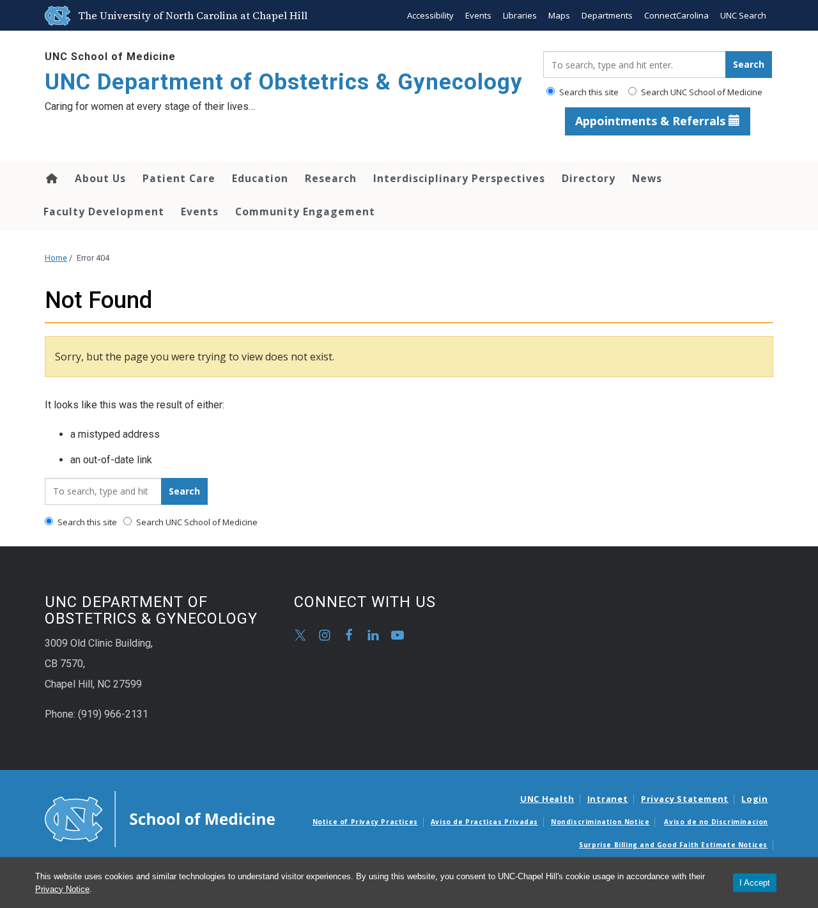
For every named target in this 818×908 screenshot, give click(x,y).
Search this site (588, 92)
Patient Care (179, 178)
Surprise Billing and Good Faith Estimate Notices (673, 844)
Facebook (349, 635)
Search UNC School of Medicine (700, 92)
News (647, 178)
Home (50, 178)
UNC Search (743, 15)
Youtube (397, 635)
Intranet (607, 798)
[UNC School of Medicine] (160, 818)
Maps (559, 15)
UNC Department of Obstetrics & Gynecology (284, 82)
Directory (588, 178)
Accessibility (430, 15)
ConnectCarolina (676, 15)
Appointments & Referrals (652, 120)
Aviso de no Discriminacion (716, 821)
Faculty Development (103, 211)
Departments (607, 15)
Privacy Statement (685, 798)
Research (331, 178)
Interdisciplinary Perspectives (459, 178)
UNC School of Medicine (110, 56)
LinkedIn (373, 635)
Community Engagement (305, 211)
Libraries (520, 15)
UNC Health (547, 798)
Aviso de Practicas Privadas (484, 821)
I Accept (754, 883)
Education (260, 178)
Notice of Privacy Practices (365, 821)
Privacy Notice (62, 889)
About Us (100, 178)
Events (478, 15)
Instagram (324, 635)
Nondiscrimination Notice (600, 821)
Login (754, 798)
